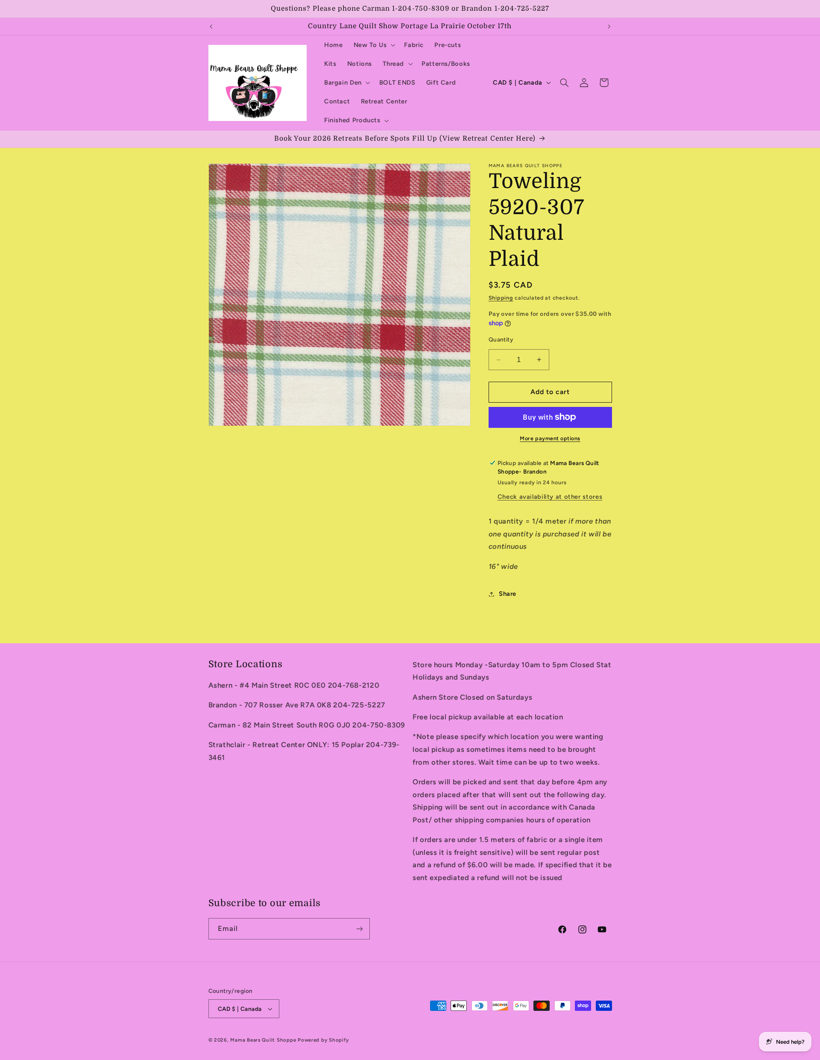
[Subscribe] (359, 928)
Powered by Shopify (323, 1040)
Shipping (501, 297)
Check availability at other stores (550, 497)
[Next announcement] (609, 26)
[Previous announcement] (211, 26)
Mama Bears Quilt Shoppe (263, 1040)
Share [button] (507, 594)
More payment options (550, 438)
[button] (373, 44)
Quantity (501, 339)
